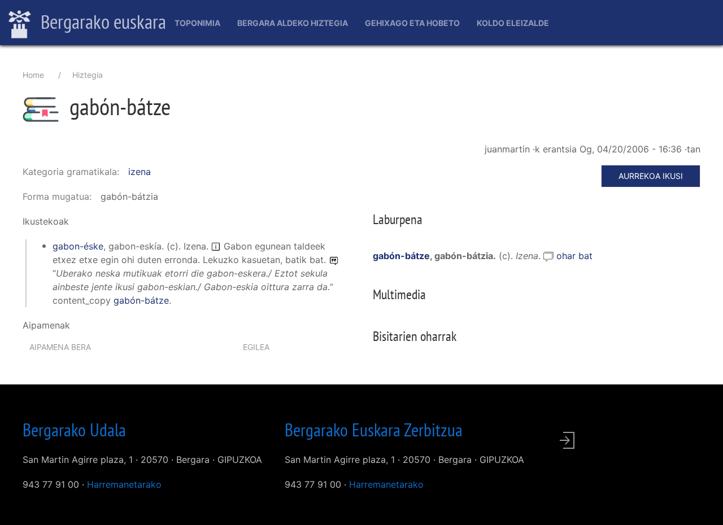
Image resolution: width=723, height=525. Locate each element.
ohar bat (574, 255)
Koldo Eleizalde (513, 23)
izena (139, 171)
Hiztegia (87, 75)
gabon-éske (78, 246)
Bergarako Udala (74, 429)
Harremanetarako (124, 484)
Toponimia (197, 23)
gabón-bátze (141, 300)
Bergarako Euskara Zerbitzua (374, 429)
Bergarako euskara (101, 21)
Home (33, 75)
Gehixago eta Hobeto (412, 23)
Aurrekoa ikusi (651, 176)
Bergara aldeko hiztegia (292, 23)
